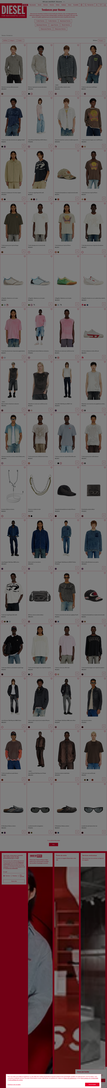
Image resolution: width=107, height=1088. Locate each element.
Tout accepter (92, 1084)
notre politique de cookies (16, 1080)
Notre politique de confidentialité (89, 1078)
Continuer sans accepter (14, 1084)
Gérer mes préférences (70, 1078)
